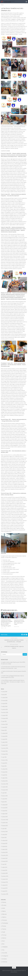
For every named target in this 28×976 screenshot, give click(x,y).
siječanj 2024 (5, 781)
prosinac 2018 (5, 894)
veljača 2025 (4, 742)
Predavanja (4, 920)
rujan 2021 (4, 864)
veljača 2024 (4, 778)
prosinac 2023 (5, 784)
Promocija (4, 935)
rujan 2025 (4, 721)
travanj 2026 (4, 700)
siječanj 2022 (5, 852)
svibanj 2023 (4, 804)
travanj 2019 (4, 888)
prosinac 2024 (5, 748)
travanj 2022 (4, 843)
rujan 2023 (4, 793)
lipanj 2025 (4, 730)
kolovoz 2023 (5, 796)
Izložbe (3, 908)
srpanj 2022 (4, 834)
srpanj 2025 (4, 727)
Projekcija (4, 929)
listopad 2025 (5, 718)
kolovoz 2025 (5, 724)
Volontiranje (4, 962)
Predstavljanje (5, 923)
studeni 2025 (5, 715)
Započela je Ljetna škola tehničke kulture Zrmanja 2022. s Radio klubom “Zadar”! (19, 622)
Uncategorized (5, 956)
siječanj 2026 (5, 709)
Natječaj (4, 911)
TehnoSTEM (4, 953)
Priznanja (4, 926)
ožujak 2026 (4, 703)
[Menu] (26, 1)
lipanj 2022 (4, 837)
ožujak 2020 (4, 870)
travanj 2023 (4, 807)
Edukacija (4, 902)
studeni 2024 (5, 751)
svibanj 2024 (4, 769)
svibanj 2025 (4, 733)
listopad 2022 (5, 825)
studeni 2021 (5, 858)
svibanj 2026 (4, 697)
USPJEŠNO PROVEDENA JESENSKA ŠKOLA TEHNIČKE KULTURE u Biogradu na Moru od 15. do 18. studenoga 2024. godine (6, 623)
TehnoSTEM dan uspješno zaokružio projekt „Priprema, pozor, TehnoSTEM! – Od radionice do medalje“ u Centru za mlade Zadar (13, 682)
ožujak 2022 (4, 846)
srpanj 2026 (4, 691)
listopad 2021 (5, 861)
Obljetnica (4, 917)
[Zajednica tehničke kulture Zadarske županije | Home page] (10, 2)
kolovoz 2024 (5, 760)
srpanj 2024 (4, 763)
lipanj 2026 (4, 694)
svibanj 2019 (4, 885)
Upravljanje (4, 959)
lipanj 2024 (4, 766)
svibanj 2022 (4, 840)
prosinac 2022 (5, 819)
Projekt (3, 932)
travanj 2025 (4, 736)
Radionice (4, 938)
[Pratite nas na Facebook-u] (22, 634)
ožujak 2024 (4, 775)
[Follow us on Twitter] (24, 634)
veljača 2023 (4, 813)
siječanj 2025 (5, 745)
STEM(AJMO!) (4, 947)
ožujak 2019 (4, 891)
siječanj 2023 (5, 816)
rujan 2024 (4, 757)
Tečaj (3, 950)
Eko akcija (4, 905)
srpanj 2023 (4, 799)
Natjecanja (4, 914)
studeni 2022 (5, 822)
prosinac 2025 (5, 712)
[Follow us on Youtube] (26, 634)
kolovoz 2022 (5, 831)
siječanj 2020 (5, 873)
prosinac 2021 (5, 855)
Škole (2, 4)
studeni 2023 (5, 787)
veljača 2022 (4, 849)
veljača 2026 (4, 706)
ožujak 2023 (4, 810)
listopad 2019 (5, 882)
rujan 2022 (4, 828)
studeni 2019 (5, 879)
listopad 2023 (5, 790)
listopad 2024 (5, 754)
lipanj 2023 (4, 802)
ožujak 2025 (4, 739)
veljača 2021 (4, 867)
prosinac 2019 (5, 876)
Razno (3, 941)
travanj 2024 (4, 772)
